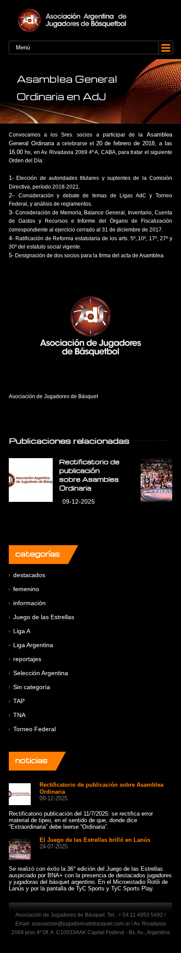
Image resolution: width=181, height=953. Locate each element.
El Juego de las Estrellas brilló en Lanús (95, 840)
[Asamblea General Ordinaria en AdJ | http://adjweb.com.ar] (90, 20)
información (29, 602)
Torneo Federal (34, 728)
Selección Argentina (40, 672)
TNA (19, 714)
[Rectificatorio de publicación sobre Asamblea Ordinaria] (31, 480)
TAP (19, 700)
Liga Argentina (33, 644)
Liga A (21, 630)
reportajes (27, 658)
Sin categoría (31, 686)
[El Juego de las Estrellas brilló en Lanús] (20, 848)
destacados (29, 574)
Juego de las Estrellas (43, 616)
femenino (26, 588)
